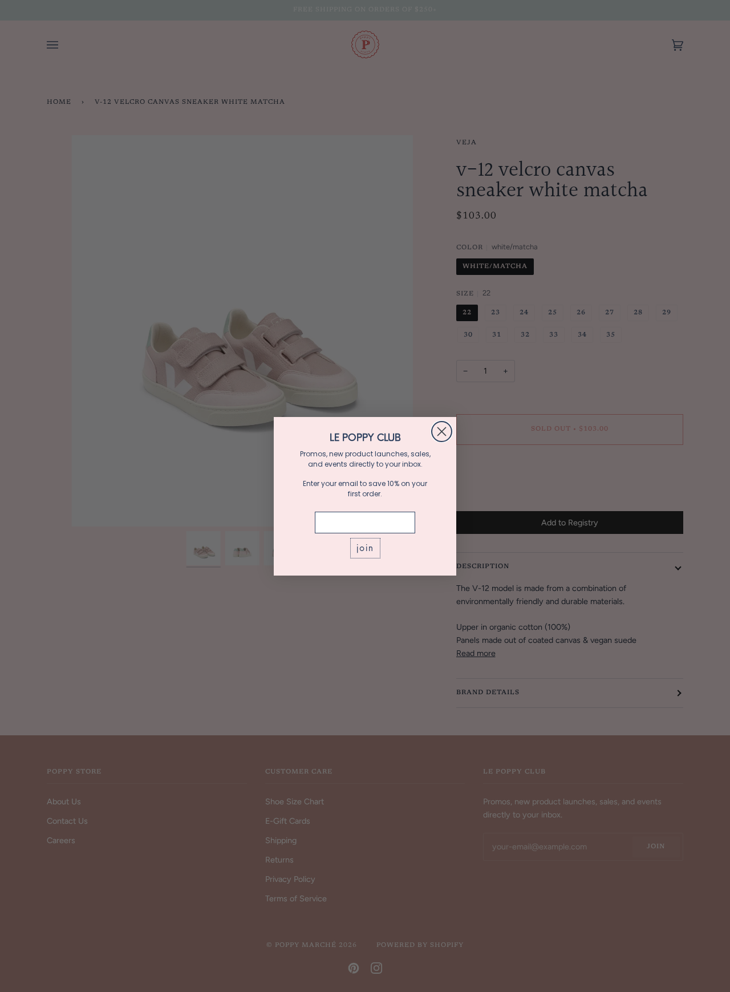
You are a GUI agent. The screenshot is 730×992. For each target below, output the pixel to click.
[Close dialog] (442, 432)
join (365, 548)
